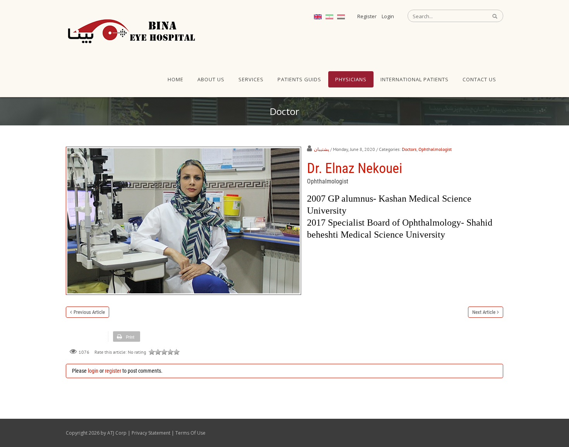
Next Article (483, 312)
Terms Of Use (190, 433)
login (93, 371)
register (113, 371)
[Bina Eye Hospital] (131, 30)
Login (388, 16)
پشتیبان (321, 149)
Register (367, 16)
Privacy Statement (151, 433)
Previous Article (89, 312)
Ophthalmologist (435, 149)
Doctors (409, 149)
